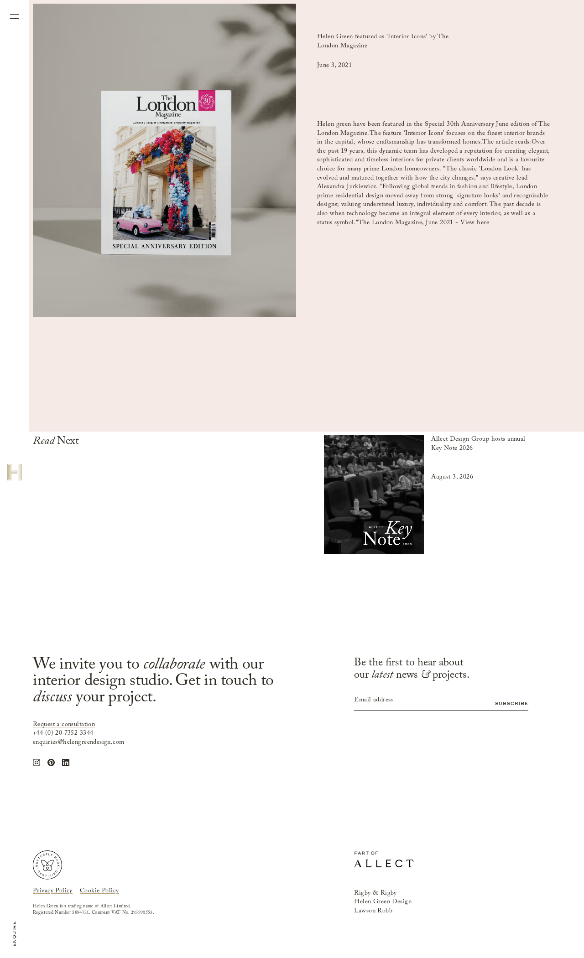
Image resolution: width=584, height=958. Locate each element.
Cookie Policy (99, 891)
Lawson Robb (373, 911)
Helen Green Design (383, 902)
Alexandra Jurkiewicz (346, 187)
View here (474, 223)
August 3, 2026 (452, 477)
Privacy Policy (53, 891)
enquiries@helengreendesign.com (79, 742)
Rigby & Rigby (375, 893)
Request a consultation (64, 724)
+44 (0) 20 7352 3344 (63, 733)
